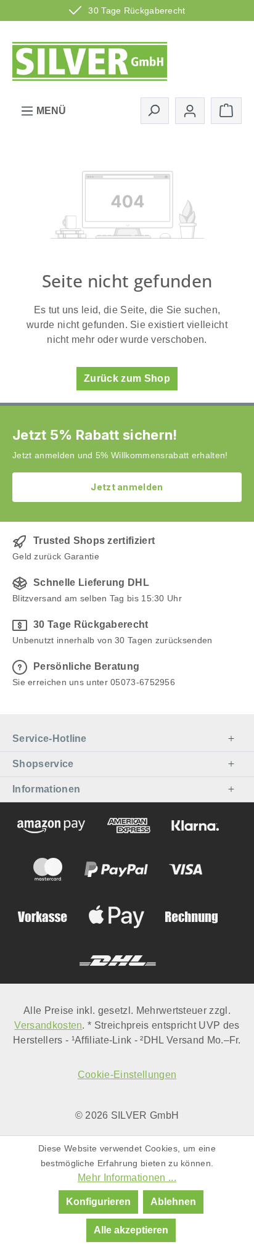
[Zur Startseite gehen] (89, 57)
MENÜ (50, 110)
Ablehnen (173, 1201)
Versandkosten (48, 1025)
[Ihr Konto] (190, 110)
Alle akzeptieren (131, 1230)
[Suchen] (154, 110)
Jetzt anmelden (127, 487)
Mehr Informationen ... (127, 1177)
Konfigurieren (98, 1201)
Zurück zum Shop (127, 378)
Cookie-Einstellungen (127, 1074)
